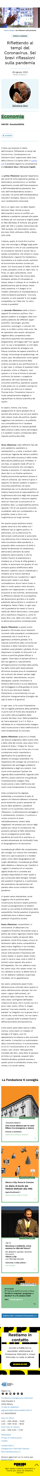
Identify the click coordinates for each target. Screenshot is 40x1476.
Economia (12, 116)
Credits (4, 1441)
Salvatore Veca (20, 105)
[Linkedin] (18, 1393)
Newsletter (6, 1435)
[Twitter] (7, 1393)
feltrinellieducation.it (10, 1452)
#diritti (5, 124)
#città (25, 1195)
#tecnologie (10, 1265)
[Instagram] (14, 1393)
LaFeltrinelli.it (7, 1445)
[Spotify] (22, 1393)
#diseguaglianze (16, 1299)
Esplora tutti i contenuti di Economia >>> (20, 1316)
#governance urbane (13, 1195)
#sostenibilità (17, 124)
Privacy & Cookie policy (11, 1438)
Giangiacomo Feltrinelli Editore (15, 1448)
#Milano (25, 1135)
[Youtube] (10, 1393)
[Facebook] (3, 1393)
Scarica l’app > (7, 1460)
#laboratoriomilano (13, 1135)
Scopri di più (20, 1364)
